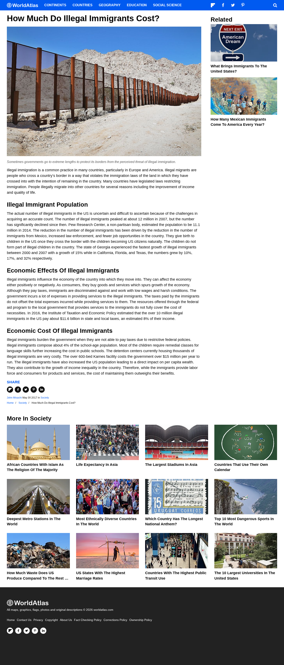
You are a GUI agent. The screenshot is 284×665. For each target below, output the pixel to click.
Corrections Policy (115, 620)
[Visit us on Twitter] (26, 631)
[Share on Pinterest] (34, 389)
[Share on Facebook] (18, 389)
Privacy (38, 620)
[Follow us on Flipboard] (10, 631)
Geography (110, 5)
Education (137, 5)
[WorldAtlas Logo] (24, 5)
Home (11, 620)
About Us (66, 620)
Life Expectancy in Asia (97, 465)
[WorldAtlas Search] (275, 5)
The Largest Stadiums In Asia (171, 465)
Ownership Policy (140, 620)
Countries (83, 5)
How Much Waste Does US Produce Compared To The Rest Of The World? (38, 578)
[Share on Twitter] (26, 389)
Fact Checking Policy (87, 620)
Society (45, 397)
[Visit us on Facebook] (18, 631)
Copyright (51, 620)
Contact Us (24, 620)
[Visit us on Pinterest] (35, 631)
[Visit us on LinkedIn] (43, 631)
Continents (55, 5)
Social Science (167, 5)
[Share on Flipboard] (10, 389)
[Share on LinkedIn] (41, 389)
